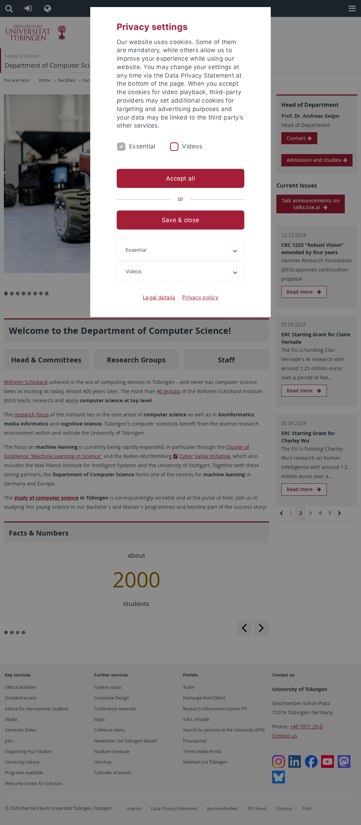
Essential (142, 146)
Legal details (159, 297)
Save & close (180, 220)
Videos (192, 146)
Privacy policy (200, 297)
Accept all (180, 178)
